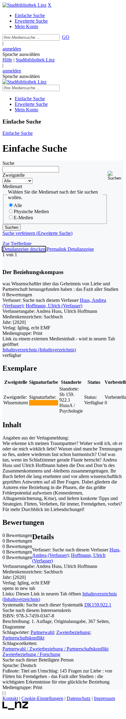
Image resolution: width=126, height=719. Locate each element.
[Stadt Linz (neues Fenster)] (15, 708)
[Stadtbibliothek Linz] (24, 5)
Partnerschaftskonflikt (23, 637)
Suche (8, 163)
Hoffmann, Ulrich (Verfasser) (54, 305)
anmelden (11, 48)
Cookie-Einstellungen (42, 698)
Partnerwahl (42, 632)
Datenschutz (79, 698)
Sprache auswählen (21, 54)
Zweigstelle (13, 175)
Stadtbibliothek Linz (35, 59)
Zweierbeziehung (73, 632)
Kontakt (10, 698)
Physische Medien (31, 211)
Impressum (104, 698)
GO (65, 37)
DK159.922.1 (97, 604)
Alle (18, 205)
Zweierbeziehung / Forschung (31, 654)
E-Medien (23, 217)
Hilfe (7, 59)
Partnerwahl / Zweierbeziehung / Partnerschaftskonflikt (55, 648)
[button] (116, 175)
